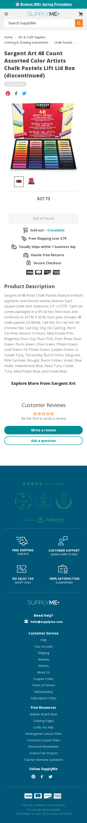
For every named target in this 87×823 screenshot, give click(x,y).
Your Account (43, 646)
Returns (43, 666)
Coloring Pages (43, 721)
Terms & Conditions (34, 805)
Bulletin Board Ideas (43, 714)
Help (44, 640)
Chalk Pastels (63, 42)
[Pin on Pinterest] (8, 93)
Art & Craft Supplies (32, 37)
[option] (19, 181)
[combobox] (39, 23)
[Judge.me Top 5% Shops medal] (57, 501)
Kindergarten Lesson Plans (43, 734)
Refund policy (43, 692)
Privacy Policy (57, 805)
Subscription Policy (43, 698)
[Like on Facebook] (16, 93)
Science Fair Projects (43, 753)
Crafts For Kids (43, 727)
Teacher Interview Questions (43, 760)
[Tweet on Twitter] (24, 93)
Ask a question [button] (43, 440)
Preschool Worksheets (43, 747)
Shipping (43, 653)
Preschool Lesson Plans (43, 740)
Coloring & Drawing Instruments (26, 42)
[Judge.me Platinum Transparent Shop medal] (16, 501)
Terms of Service (43, 685)
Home (8, 37)
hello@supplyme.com (46, 622)
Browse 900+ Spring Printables (46, 4)
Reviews (43, 659)
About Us (43, 672)
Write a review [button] (43, 430)
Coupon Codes (43, 679)
